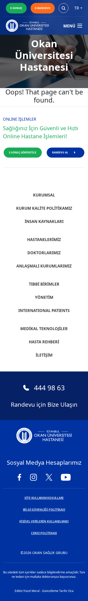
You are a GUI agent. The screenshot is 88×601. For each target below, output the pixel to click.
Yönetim (44, 297)
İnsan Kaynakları (44, 221)
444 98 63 (49, 387)
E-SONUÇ (16, 8)
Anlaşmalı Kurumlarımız (44, 266)
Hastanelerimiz (44, 239)
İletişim (44, 355)
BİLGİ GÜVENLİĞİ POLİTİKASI (44, 510)
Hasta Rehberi (44, 342)
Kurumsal (44, 195)
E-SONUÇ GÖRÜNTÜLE (22, 152)
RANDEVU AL (60, 152)
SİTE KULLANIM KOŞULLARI (44, 498)
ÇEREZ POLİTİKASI (44, 533)
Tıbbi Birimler (44, 284)
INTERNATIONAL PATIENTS (44, 310)
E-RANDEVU (42, 8)
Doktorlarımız (44, 252)
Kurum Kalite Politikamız (44, 208)
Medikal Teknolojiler (44, 328)
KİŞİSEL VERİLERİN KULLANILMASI (44, 521)
